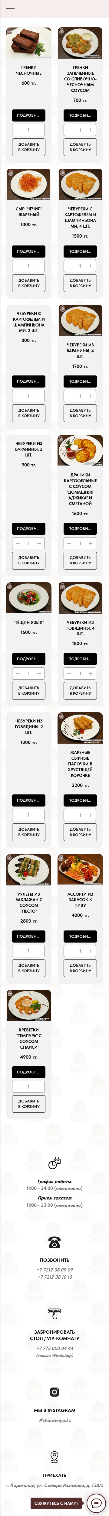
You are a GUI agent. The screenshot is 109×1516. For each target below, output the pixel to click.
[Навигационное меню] (10, 9)
